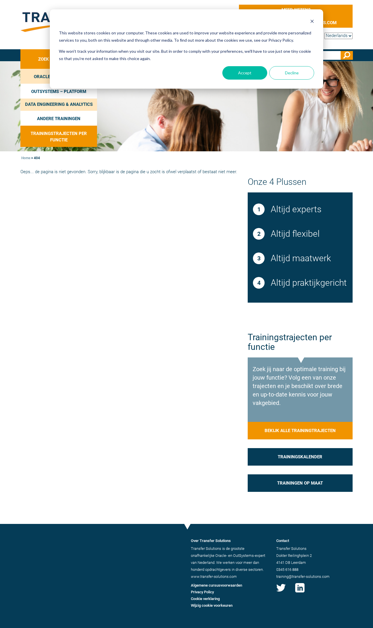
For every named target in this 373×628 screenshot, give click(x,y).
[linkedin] (300, 592)
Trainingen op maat (300, 483)
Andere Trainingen (58, 118)
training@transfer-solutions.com (303, 576)
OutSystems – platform (58, 91)
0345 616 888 (287, 569)
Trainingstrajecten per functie (59, 136)
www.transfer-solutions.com (214, 576)
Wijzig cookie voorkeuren (212, 605)
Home (25, 158)
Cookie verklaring (205, 599)
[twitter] (281, 592)
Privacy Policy (202, 592)
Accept (244, 72)
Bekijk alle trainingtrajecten (300, 430)
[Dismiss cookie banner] (312, 22)
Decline (292, 72)
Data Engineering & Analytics (59, 104)
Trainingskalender (300, 456)
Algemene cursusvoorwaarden (216, 585)
